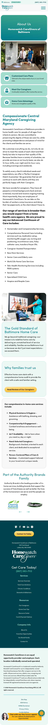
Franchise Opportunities (24, 634)
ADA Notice (24, 703)
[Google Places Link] (16, 527)
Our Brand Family (24, 638)
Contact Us (24, 641)
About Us (24, 630)
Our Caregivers (24, 605)
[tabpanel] (13, 504)
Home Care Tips (24, 609)
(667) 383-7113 (40, 2)
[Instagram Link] (32, 527)
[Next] (28, 512)
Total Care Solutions (24, 585)
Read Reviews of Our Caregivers (20, 389)
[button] (23, 721)
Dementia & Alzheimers (24, 592)
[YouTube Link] (24, 527)
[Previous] (20, 512)
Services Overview (24, 581)
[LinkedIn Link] (28, 527)
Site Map (24, 699)
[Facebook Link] (20, 527)
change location (16, 2)
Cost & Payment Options (24, 617)
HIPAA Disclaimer (24, 706)
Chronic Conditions (24, 589)
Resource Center (24, 613)
